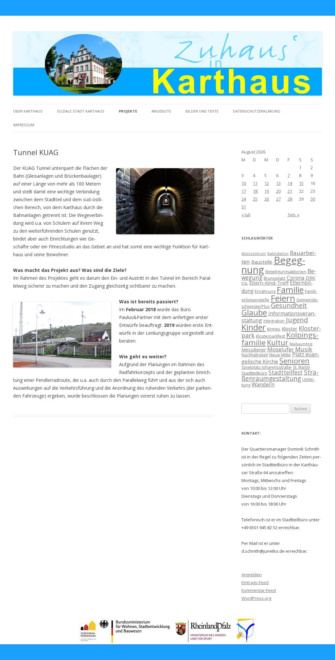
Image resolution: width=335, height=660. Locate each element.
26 (266, 199)
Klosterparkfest (270, 336)
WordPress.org (256, 598)
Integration (274, 321)
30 (312, 199)
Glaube (254, 312)
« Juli (245, 215)
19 (266, 191)
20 (278, 191)
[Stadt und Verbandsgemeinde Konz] (246, 642)
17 (243, 191)
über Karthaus (28, 111)
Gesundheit (289, 305)
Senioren (294, 361)
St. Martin (301, 367)
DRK (310, 278)
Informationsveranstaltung (278, 317)
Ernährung (265, 291)
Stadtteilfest (286, 372)
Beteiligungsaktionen (285, 272)
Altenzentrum (253, 253)
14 (290, 183)
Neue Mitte (280, 355)
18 (255, 191)
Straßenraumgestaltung (280, 375)
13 (278, 183)
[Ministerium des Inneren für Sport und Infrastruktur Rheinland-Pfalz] (204, 642)
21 (290, 191)
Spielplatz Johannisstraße (266, 367)
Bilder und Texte (202, 111)
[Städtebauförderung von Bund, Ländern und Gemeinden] (88, 642)
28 (290, 199)
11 (255, 183)
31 (243, 207)
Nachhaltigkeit (254, 354)
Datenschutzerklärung (256, 111)
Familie (290, 289)
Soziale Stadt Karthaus (80, 111)
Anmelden (251, 575)
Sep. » (293, 215)
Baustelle (262, 262)
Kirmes (273, 329)
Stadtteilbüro (254, 373)
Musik (303, 349)
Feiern (283, 298)
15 (301, 183)
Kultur (277, 342)
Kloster (289, 328)
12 (266, 183)
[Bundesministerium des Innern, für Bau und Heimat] (135, 642)
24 (243, 199)
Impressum (23, 124)
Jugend (297, 319)
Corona (295, 277)
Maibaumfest (301, 343)
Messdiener (253, 350)
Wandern (263, 384)
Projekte (128, 111)
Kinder (253, 327)
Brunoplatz (275, 278)
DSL (244, 283)
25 (255, 199)
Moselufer (280, 349)
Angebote (161, 111)
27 (278, 199)
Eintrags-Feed (255, 582)
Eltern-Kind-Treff (269, 282)
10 (243, 183)
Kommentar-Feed (258, 590)
